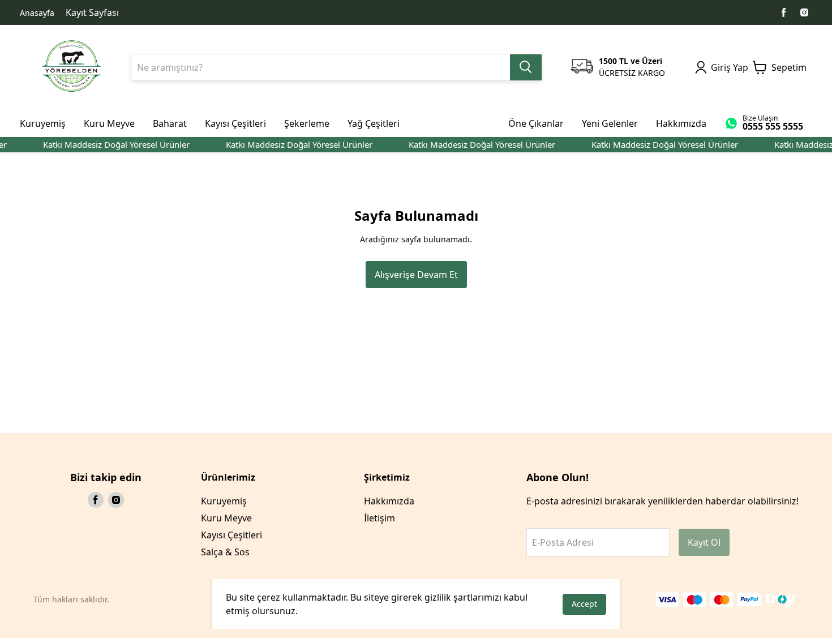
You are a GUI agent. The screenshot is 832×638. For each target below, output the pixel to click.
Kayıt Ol (704, 542)
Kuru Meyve (226, 518)
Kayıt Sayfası (92, 12)
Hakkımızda (389, 501)
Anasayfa (37, 12)
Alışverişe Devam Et (416, 274)
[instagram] (804, 12)
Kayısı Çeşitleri (231, 535)
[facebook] (784, 12)
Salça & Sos (225, 552)
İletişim (379, 518)
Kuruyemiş (224, 501)
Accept (584, 603)
